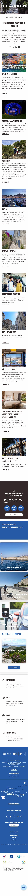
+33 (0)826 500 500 (13, 773)
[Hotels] (10, 5)
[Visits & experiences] (12, 5)
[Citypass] (11, 5)
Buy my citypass (14, 514)
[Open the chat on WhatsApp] (24, 887)
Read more (5, 93)
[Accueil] (9, 5)
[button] (18, 5)
